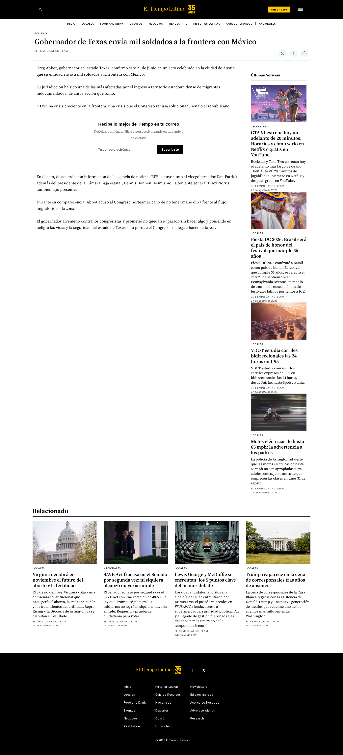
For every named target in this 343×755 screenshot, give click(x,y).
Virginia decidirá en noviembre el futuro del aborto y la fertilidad (58, 580)
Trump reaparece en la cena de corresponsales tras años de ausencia (275, 580)
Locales (88, 23)
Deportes (162, 710)
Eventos (136, 23)
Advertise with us (202, 710)
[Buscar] (40, 9)
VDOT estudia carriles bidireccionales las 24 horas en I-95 (274, 356)
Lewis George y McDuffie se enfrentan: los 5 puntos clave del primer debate (205, 580)
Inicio (71, 23)
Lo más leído (164, 726)
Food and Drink (111, 23)
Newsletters (198, 686)
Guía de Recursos (239, 23)
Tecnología (260, 126)
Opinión (161, 718)
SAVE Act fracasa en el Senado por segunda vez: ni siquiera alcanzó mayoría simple (135, 580)
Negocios (156, 23)
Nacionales (267, 23)
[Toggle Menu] (300, 9)
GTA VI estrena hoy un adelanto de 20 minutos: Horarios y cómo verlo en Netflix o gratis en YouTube (277, 143)
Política (41, 33)
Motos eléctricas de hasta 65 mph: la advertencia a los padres (277, 447)
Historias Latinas (206, 23)
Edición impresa (201, 694)
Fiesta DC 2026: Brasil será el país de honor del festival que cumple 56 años (278, 247)
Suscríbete (279, 9)
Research (197, 718)
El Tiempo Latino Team (51, 50)
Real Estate (178, 23)
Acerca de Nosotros (204, 702)
